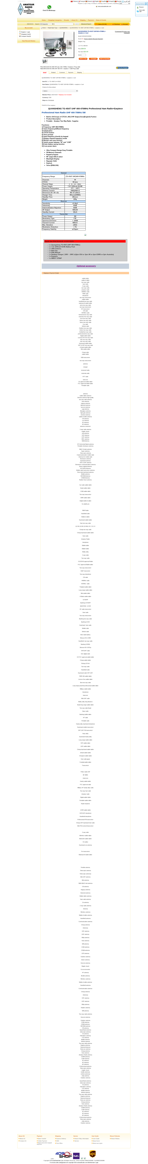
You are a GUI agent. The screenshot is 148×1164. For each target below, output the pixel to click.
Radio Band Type (52, 28)
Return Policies (115, 1138)
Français (82, 1)
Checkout (117, 24)
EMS (57, 1141)
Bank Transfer (42, 1138)
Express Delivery (61, 1138)
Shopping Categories (55, 20)
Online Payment (42, 1141)
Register (80, 3)
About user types (97, 1143)
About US (74, 20)
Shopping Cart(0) (26, 34)
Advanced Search (86, 24)
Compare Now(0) (26, 36)
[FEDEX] (76, 1158)
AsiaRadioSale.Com (57, 1160)
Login (85, 3)
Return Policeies (115, 1136)
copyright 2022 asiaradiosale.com (77, 1162)
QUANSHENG (64, 28)
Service (75, 1136)
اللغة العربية (127, 1)
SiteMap (100, 3)
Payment (91, 20)
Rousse (141, 7)
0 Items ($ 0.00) (102, 24)
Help (89, 3)
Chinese (75, 1)
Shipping (83, 20)
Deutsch (89, 1)
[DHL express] (85, 1158)
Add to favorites (107, 3)
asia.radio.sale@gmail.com (60, 1162)
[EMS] (82, 1158)
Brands (66, 20)
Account (125, 24)
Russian (119, 1)
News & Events (101, 20)
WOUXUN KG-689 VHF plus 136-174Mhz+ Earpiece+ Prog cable (62, 67)
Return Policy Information (82, 1138)
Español (103, 1)
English (96, 1)
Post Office (59, 1143)
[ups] (92, 1158)
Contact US (23, 1141)
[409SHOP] (63, 1158)
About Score (96, 1141)
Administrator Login (93, 1162)
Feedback (94, 3)
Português (111, 1)
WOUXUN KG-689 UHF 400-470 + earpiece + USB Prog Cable (61, 68)
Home (44, 20)
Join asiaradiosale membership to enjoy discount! (111, 6)
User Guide (95, 1136)
